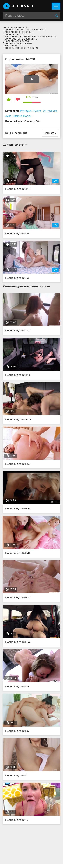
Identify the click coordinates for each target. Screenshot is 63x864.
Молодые (26, 111)
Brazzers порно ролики (17, 43)
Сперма (17, 116)
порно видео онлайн (16, 27)
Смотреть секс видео (16, 41)
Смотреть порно (13, 46)
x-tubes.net (23, 6)
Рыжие (37, 111)
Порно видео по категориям (20, 48)
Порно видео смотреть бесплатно (24, 30)
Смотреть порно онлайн (18, 32)
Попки (27, 116)
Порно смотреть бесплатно (20, 39)
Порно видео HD (13, 34)
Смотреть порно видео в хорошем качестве (30, 37)
